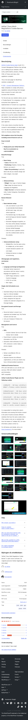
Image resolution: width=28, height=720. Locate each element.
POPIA (24, 608)
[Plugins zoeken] (17, 12)
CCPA (18, 605)
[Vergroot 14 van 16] (24, 486)
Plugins (17, 664)
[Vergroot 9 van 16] (11, 470)
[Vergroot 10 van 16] (24, 470)
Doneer (17, 677)
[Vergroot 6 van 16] (24, 454)
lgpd (25, 605)
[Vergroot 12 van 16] (24, 478)
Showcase (18, 659)
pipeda (20, 608)
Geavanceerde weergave (8, 613)
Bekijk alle (24, 638)
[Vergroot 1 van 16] (11, 438)
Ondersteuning (7, 56)
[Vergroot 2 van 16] (24, 438)
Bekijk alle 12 (23, 602)
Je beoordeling (5, 638)
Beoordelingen (7, 44)
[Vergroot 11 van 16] (11, 478)
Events (17, 674)
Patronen (17, 667)
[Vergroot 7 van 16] (11, 462)
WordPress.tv (5, 680)
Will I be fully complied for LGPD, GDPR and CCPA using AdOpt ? (10, 540)
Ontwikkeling (6, 52)
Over (2, 659)
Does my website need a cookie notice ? (7, 527)
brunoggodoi (8, 577)
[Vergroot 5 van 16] (11, 454)
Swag (17, 680)
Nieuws (3, 661)
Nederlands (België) (10, 699)
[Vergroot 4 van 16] (24, 446)
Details (5, 40)
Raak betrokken (19, 672)
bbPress (4, 690)
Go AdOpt (7, 31)
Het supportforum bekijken (8, 649)
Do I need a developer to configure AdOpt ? (7, 546)
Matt (3, 687)
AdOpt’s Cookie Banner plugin (9, 65)
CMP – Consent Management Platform (13, 85)
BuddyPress (5, 692)
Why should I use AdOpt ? (8, 522)
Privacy (3, 667)
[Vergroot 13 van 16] (11, 486)
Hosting (3, 664)
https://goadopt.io (6, 429)
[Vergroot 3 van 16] (11, 446)
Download (5, 35)
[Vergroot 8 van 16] (24, 462)
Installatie (5, 48)
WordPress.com (6, 684)
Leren (3, 672)
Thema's (17, 661)
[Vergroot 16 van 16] (24, 502)
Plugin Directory (5, 6)
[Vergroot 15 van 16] (11, 494)
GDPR (21, 605)
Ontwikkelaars (5, 677)
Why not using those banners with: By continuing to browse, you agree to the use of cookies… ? (11, 534)
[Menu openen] (25, 2)
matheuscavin (8, 571)
